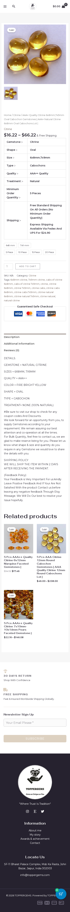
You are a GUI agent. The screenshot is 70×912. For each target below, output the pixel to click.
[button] (13, 6)
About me (35, 830)
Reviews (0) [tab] (11, 350)
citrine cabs (38, 288)
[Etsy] (35, 811)
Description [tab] (12, 337)
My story (35, 834)
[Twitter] (42, 811)
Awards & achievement (35, 838)
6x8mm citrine (18, 279)
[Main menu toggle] (5, 6)
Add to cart (27, 266)
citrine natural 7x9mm (26, 296)
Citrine (17, 115)
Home (7, 115)
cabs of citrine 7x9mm (26, 284)
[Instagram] (27, 811)
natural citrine (12, 300)
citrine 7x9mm (22, 288)
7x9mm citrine (36, 279)
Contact (35, 843)
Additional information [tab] (19, 343)
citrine (44, 284)
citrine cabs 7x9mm (25, 292)
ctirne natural (47, 296)
